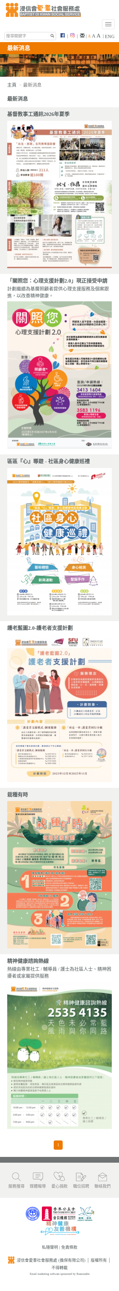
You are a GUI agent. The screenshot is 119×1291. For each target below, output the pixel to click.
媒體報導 (38, 1186)
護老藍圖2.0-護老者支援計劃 (40, 628)
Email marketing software (45, 1273)
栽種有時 (17, 795)
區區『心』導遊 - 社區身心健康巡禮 (48, 461)
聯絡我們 (102, 1186)
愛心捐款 (59, 1186)
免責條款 (69, 1247)
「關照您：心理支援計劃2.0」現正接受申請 (57, 281)
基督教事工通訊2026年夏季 (38, 114)
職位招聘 (81, 1186)
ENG (110, 36)
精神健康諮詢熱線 (28, 961)
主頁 (11, 84)
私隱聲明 (50, 1247)
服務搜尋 (16, 1186)
